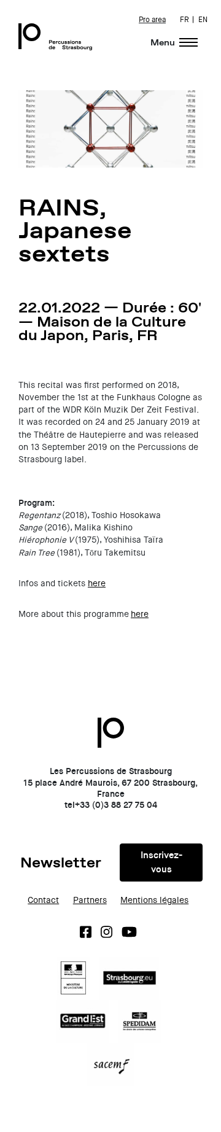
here (97, 583)
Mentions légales (154, 900)
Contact (43, 900)
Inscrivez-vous (161, 862)
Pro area (152, 20)
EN (202, 20)
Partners (90, 900)
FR (184, 20)
